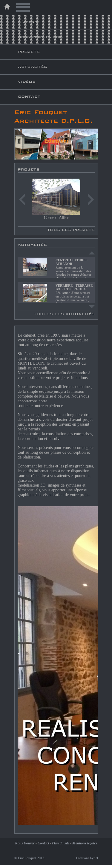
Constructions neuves (56, 217)
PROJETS (29, 52)
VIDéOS (27, 81)
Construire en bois (48, 37)
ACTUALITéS (32, 67)
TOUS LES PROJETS (71, 230)
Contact (43, 843)
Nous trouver (25, 843)
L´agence (37, 22)
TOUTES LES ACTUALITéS (64, 314)
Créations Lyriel (87, 858)
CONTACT (29, 96)
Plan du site (60, 843)
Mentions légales (84, 843)
